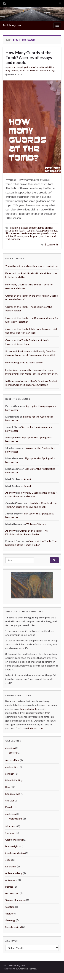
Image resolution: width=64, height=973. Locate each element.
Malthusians (15, 818)
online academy (13, 873)
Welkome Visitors (36, 523)
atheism (35, 67)
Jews (38, 230)
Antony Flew (12, 760)
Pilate (9, 233)
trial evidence (13, 239)
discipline (15, 227)
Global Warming (14, 839)
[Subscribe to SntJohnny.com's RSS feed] (4, 2)
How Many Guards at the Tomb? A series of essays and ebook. (29, 57)
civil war (9, 800)
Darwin (9, 807)
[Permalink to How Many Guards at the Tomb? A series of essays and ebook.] (32, 126)
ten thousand (48, 236)
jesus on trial (45, 227)
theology (51, 70)
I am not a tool (28, 708)
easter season (29, 227)
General (14, 70)
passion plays (49, 230)
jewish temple (26, 230)
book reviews (12, 793)
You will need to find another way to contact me (31, 265)
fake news (11, 826)
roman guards (41, 233)
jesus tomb (12, 230)
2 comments (51, 244)
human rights (12, 846)
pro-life (13, 752)
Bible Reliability (46, 67)
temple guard (31, 236)
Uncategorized (13, 926)
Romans (18, 236)
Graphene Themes (27, 968)
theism (42, 70)
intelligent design (15, 853)
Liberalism (10, 866)
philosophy (11, 879)
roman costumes (22, 233)
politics (9, 886)
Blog (8, 70)
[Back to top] (56, 965)
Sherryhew (11, 437)
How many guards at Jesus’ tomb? (24, 362)
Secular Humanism (15, 900)
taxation (10, 906)
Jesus (22, 70)
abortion (10, 747)
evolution (10, 813)
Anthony (12, 67)
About (27, 479)
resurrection (32, 70)
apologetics (24, 67)
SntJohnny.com (12, 25)
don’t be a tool (35, 728)
